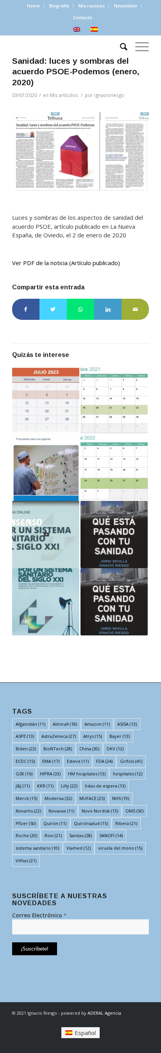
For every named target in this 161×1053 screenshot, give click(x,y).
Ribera (126, 823)
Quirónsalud (91, 823)
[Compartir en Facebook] (25, 309)
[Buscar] (119, 46)
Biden (26, 749)
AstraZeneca (58, 736)
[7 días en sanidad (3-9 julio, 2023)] (45, 400)
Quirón (54, 823)
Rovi (53, 835)
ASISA (127, 724)
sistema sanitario (37, 848)
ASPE (25, 736)
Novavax (61, 811)
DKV (115, 749)
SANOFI (111, 835)
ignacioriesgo (109, 95)
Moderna (58, 798)
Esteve (78, 761)
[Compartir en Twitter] (53, 309)
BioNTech (57, 749)
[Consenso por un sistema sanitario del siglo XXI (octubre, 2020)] (45, 601)
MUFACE (92, 798)
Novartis (28, 811)
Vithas (26, 860)
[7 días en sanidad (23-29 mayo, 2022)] (114, 467)
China (89, 749)
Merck (26, 798)
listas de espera (105, 786)
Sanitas (80, 835)
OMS (134, 811)
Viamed (78, 848)
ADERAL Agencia (104, 1013)
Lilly (69, 786)
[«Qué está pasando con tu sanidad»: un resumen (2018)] (114, 534)
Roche (26, 835)
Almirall (65, 724)
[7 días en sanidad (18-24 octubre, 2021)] (114, 400)
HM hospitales (87, 774)
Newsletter (126, 6)
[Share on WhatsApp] (80, 309)
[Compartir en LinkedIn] (108, 309)
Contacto (82, 17)
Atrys (92, 736)
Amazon (97, 724)
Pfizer (26, 823)
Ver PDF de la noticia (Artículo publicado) (66, 263)
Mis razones (92, 6)
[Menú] (138, 46)
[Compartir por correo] (135, 309)
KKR (45, 786)
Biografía (59, 6)
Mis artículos (64, 95)
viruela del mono (120, 848)
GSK (24, 774)
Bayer (119, 736)
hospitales (127, 774)
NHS (120, 798)
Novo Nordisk (100, 811)
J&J (23, 786)
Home (33, 6)
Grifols (131, 761)
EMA (50, 761)
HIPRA (50, 774)
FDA (104, 761)
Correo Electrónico (39, 915)
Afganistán (30, 724)
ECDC (25, 761)
